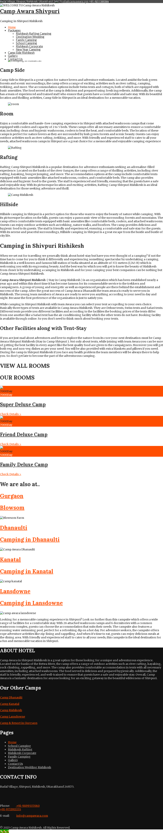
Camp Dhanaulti (11, 697)
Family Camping (26, 40)
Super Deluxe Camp (23, 404)
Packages (14, 30)
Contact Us (15, 59)
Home (12, 27)
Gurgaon (11, 495)
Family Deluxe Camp (24, 464)
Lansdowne (15, 591)
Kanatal (10, 559)
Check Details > (10, 414)
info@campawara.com (75, 1)
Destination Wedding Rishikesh (29, 767)
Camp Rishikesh (11, 710)
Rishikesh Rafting (20, 749)
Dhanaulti (13, 527)
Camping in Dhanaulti (30, 539)
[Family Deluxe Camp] (12, 448)
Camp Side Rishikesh (21, 52)
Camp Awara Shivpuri (30, 11)
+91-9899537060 (28, 806)
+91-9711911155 (10, 809)
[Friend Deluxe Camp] (6, 417)
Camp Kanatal (9, 704)
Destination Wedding (30, 36)
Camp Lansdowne (12, 716)
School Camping (26, 43)
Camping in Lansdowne (31, 603)
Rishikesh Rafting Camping (33, 33)
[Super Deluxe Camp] (6, 387)
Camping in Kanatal (26, 571)
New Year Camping (28, 49)
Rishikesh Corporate (29, 46)
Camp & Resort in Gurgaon (18, 723)
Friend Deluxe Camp (24, 434)
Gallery (13, 56)
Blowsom (12, 507)
